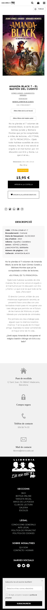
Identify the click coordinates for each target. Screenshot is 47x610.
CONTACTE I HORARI (23, 550)
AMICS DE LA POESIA (23, 502)
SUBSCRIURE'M (24, 604)
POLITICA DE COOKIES (23, 533)
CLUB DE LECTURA (23, 505)
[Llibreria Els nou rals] (8, 3)
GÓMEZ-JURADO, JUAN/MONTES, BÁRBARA (23, 94)
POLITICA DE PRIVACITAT (23, 530)
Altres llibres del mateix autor (23, 118)
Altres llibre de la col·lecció (23, 111)
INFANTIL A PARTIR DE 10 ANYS (23, 102)
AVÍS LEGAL (23, 527)
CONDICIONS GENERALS (23, 524)
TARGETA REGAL (24, 499)
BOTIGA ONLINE (23, 496)
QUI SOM (23, 547)
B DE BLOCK (23, 98)
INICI (23, 493)
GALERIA (23, 507)
